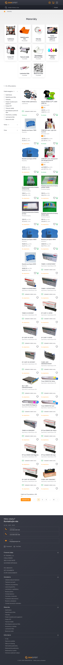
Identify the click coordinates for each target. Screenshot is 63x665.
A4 (42, 107)
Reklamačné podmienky (12, 648)
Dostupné (24, 115)
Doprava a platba (10, 641)
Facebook (9, 546)
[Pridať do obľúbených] (37, 115)
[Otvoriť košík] (53, 3)
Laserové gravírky (10, 587)
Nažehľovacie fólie (10, 612)
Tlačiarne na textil (10, 582)
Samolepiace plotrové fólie (12, 624)
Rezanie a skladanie (10, 601)
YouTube (18, 546)
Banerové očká (9, 631)
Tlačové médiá (9, 622)
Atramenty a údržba (10, 626)
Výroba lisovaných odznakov (13, 603)
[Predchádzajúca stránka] (34, 499)
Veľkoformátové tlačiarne (12, 580)
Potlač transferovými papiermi (13, 617)
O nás (6, 639)
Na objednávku (25, 143)
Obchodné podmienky (11, 646)
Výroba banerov (9, 594)
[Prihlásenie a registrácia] (50, 3)
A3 (44, 107)
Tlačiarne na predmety (11, 584)
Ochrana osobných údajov (12, 653)
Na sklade (43, 115)
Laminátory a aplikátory (12, 589)
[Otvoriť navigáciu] (57, 3)
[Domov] (4, 11)
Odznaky (7, 615)
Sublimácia (8, 610)
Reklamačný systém (11, 650)
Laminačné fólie (9, 629)
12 (53, 499)
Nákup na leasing (10, 643)
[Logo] (11, 2)
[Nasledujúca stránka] (57, 499)
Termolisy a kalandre (11, 596)
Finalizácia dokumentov (11, 598)
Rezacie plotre (9, 591)
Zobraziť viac (25, 499)
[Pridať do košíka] (57, 115)
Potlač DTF (8, 619)
